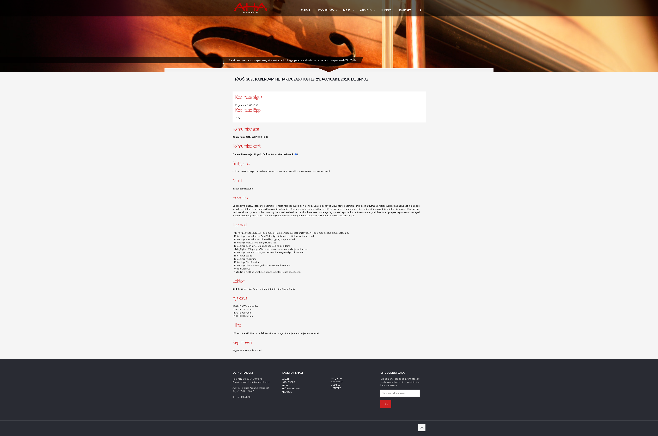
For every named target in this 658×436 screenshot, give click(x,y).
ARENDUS (287, 391)
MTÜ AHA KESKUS (291, 388)
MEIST (285, 385)
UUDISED (335, 384)
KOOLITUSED (288, 382)
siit (295, 154)
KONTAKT (336, 388)
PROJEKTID (336, 378)
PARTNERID (337, 381)
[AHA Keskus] (251, 7)
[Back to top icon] (421, 427)
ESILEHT (286, 378)
